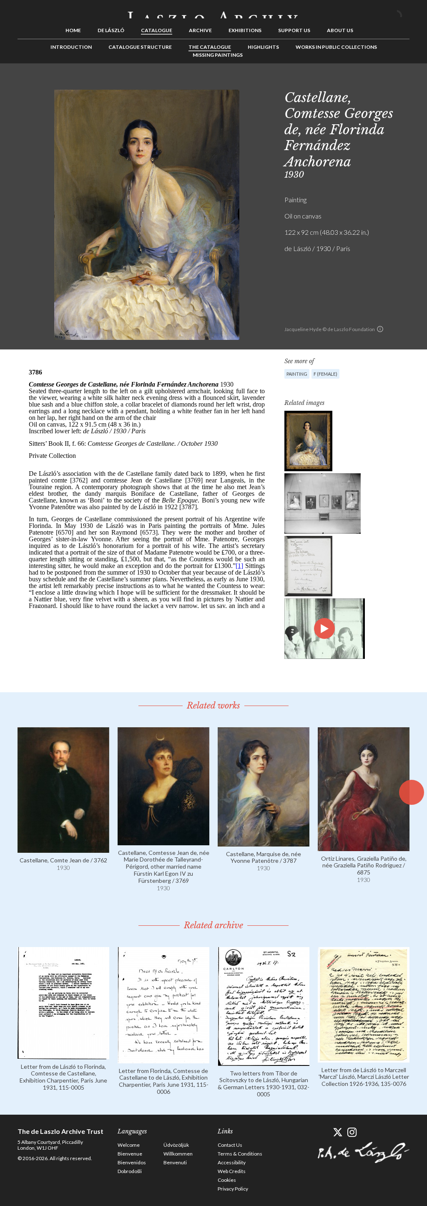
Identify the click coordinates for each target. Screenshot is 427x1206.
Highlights (263, 47)
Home (73, 30)
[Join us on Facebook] (323, 1132)
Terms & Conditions (240, 1154)
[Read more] (63, 849)
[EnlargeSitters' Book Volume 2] (308, 566)
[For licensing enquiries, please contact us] (380, 329)
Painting (296, 374)
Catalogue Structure (140, 47)
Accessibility (232, 1162)
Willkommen (178, 1154)
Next (403, 82)
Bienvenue (130, 1154)
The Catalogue (209, 47)
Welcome (129, 1145)
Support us (294, 30)
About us (340, 30)
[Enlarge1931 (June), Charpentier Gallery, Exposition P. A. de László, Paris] (322, 503)
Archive (200, 30)
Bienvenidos (132, 1162)
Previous (377, 82)
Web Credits (232, 1171)
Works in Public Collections (336, 47)
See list (390, 82)
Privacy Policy (233, 1189)
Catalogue (156, 30)
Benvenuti (175, 1162)
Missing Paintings (218, 55)
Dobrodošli (130, 1171)
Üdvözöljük (176, 1145)
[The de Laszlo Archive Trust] (213, 11)
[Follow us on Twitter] (337, 1132)
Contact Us (230, 1145)
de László (111, 30)
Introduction (71, 47)
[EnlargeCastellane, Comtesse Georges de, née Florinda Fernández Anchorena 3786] (308, 441)
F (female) (325, 374)
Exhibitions (245, 30)
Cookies (227, 1180)
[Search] (403, 11)
